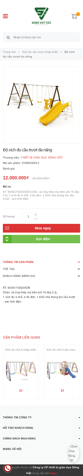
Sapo (53, 473)
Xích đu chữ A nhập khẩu (20, 349)
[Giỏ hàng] (74, 16)
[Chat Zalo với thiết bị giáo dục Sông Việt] (74, 453)
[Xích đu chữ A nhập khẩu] (21, 370)
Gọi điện (43, 239)
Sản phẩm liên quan (21, 337)
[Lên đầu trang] (75, 464)
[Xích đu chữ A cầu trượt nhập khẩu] (62, 370)
